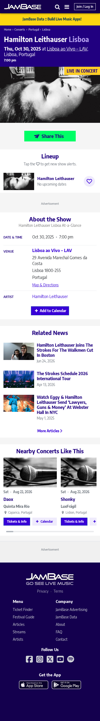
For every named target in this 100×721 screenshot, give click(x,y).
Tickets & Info (17, 521)
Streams (19, 632)
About (60, 624)
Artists (18, 639)
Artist (8, 297)
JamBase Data (66, 617)
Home (7, 29)
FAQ (59, 632)
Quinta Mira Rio (16, 506)
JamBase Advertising (71, 609)
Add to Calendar (53, 310)
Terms (58, 591)
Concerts (19, 29)
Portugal (34, 29)
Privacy (43, 591)
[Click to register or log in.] (89, 181)
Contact (61, 639)
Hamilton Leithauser (50, 296)
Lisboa (46, 29)
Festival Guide (23, 617)
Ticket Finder (23, 609)
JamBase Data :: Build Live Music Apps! (52, 19)
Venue (8, 251)
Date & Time (12, 237)
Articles (19, 624)
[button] (58, 6)
